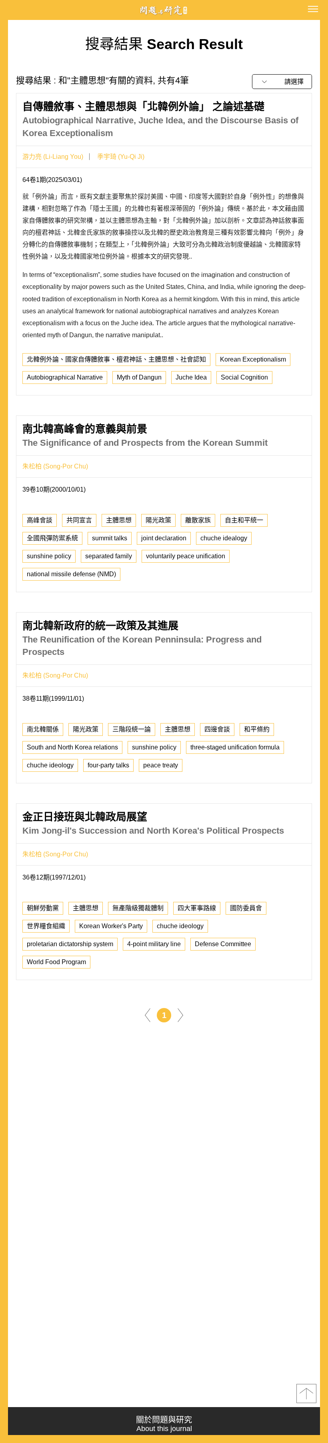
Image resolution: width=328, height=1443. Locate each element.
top (306, 1393)
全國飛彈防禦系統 (52, 538)
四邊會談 (217, 729)
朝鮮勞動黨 (43, 908)
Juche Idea (191, 377)
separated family (108, 556)
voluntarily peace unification (185, 556)
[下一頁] (180, 1015)
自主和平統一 (244, 520)
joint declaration (163, 538)
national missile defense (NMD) (71, 574)
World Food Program (56, 962)
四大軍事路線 (197, 908)
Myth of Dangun (139, 377)
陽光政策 (158, 520)
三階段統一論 (131, 729)
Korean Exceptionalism (253, 359)
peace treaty (160, 765)
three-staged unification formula (235, 747)
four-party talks (108, 765)
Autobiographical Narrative (65, 377)
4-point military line (154, 944)
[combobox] (282, 82)
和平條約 (257, 729)
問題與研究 (164, 10)
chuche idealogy (223, 538)
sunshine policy (49, 556)
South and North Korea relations (72, 747)
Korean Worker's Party (111, 926)
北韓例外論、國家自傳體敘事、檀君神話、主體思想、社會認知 (116, 359)
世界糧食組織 (46, 926)
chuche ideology (50, 765)
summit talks (109, 538)
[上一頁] (147, 1015)
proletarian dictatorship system (70, 944)
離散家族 (198, 520)
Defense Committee (223, 944)
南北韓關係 (43, 729)
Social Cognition (244, 377)
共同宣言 (79, 520)
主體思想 (119, 520)
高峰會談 (39, 520)
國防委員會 (246, 908)
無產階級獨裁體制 (138, 908)
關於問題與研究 (164, 1424)
